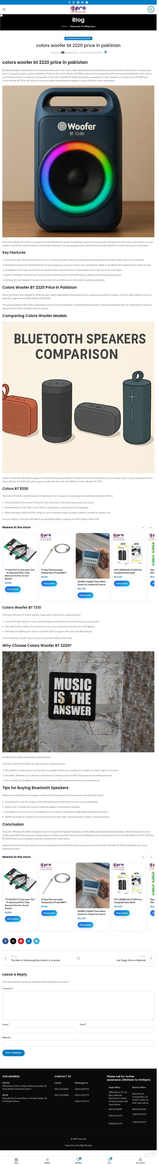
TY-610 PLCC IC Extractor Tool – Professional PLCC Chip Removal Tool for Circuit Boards (19, 574)
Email (83, 1024)
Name (5, 1024)
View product (13, 589)
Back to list (78, 958)
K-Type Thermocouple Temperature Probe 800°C (54, 571)
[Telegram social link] (87, 2)
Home (64, 26)
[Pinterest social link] (78, 2)
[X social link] (73, 2)
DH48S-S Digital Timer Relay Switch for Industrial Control (91, 583)
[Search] (151, 9)
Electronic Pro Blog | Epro (82, 26)
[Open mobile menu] (4, 9)
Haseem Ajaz (71, 52)
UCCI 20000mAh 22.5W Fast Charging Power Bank (128, 571)
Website (6, 1037)
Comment (7, 988)
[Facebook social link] (69, 2)
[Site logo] (78, 9)
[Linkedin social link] (82, 2)
